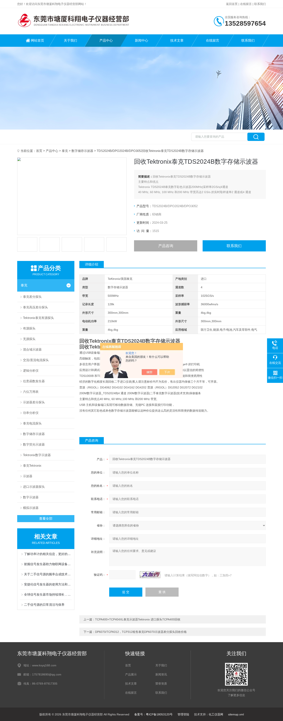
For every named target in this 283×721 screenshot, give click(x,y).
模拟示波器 (31, 508)
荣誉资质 (161, 683)
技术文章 (177, 40)
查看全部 (45, 518)
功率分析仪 (31, 413)
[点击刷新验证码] (150, 574)
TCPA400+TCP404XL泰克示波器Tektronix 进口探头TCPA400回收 (137, 619)
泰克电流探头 (32, 423)
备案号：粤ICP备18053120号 (153, 714)
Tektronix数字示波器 (37, 455)
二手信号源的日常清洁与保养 (44, 604)
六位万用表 (31, 391)
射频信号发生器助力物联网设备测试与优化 (48, 564)
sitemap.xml (236, 714)
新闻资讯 (161, 674)
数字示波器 (31, 497)
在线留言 (246, 4)
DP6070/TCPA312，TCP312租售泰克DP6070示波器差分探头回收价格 (141, 631)
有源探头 (29, 328)
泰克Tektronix (32, 465)
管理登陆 (183, 714)
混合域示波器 (32, 349)
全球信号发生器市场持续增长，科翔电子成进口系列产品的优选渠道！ (48, 594)
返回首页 (232, 4)
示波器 (27, 476)
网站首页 (37, 40)
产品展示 (131, 674)
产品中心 (106, 40)
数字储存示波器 (82, 151)
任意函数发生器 (34, 381)
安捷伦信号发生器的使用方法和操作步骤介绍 (48, 584)
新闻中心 (141, 40)
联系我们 (260, 4)
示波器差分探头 (34, 402)
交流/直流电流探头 (36, 360)
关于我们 (70, 40)
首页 (39, 151)
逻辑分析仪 (31, 370)
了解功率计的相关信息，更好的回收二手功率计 (48, 554)
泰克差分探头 (32, 296)
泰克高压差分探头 (35, 307)
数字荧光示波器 (34, 444)
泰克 (65, 151)
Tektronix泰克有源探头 (38, 318)
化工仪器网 (216, 714)
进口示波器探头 (34, 486)
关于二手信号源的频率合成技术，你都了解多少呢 (48, 574)
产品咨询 (165, 246)
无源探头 (29, 339)
